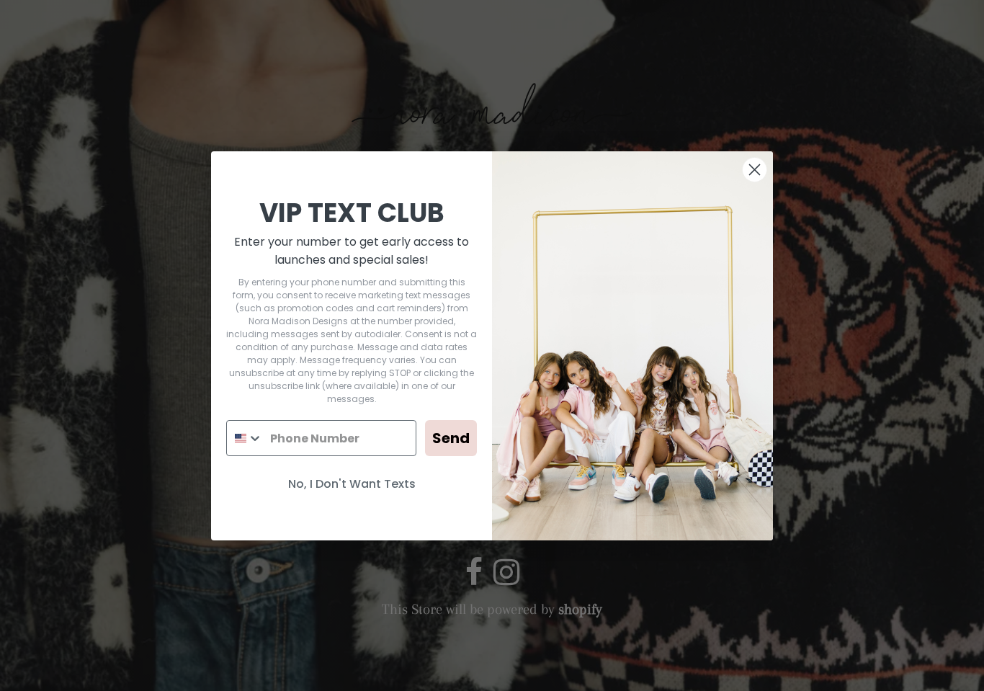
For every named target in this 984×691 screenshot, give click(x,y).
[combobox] (245, 438)
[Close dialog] (754, 169)
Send (451, 438)
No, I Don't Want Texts (352, 484)
